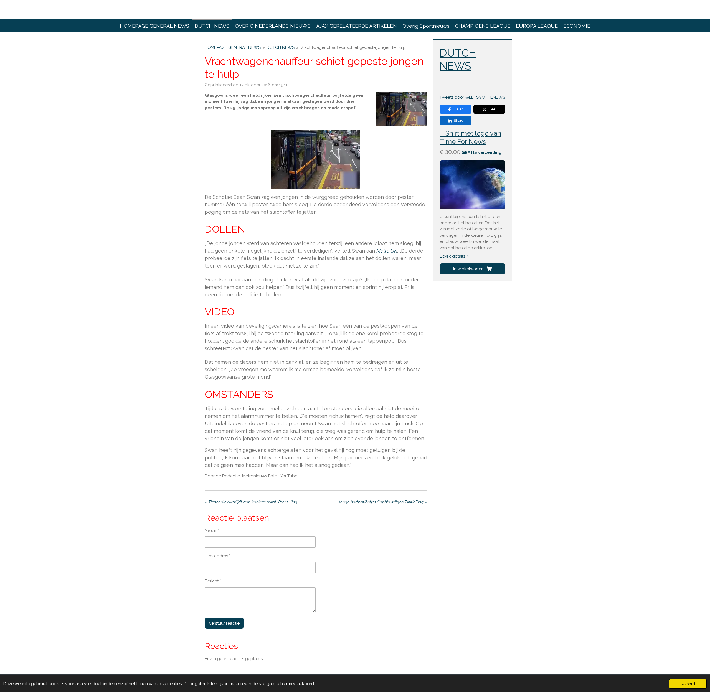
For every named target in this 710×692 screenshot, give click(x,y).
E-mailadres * (217, 555)
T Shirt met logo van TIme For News (470, 137)
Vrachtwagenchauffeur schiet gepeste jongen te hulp (353, 47)
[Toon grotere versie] (401, 109)
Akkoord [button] (687, 683)
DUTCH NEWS (281, 47)
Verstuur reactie (224, 623)
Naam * (212, 530)
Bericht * (213, 581)
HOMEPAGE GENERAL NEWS (233, 47)
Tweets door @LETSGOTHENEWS (472, 97)
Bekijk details (452, 256)
